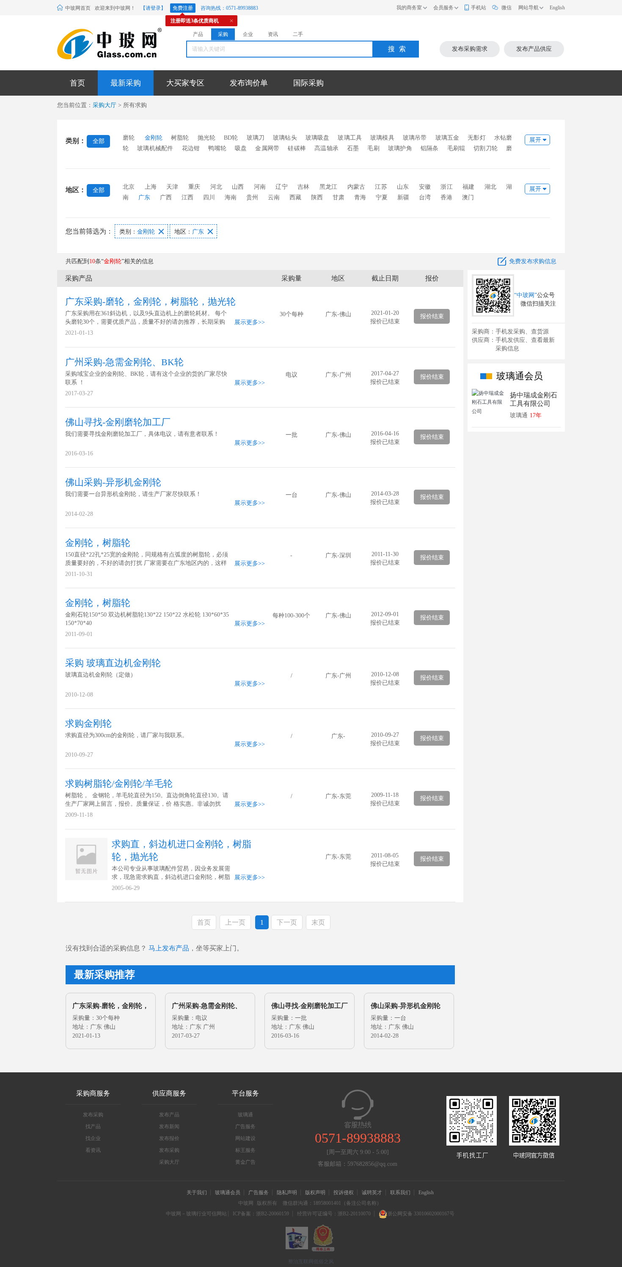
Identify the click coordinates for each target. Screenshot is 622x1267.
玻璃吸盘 (317, 138)
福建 (468, 187)
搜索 (399, 48)
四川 (209, 197)
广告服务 (245, 1126)
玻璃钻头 (285, 138)
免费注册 (183, 8)
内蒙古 (356, 187)
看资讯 (93, 1150)
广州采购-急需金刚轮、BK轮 (124, 362)
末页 (318, 922)
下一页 (287, 922)
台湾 (425, 197)
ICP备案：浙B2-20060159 (261, 1214)
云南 (274, 197)
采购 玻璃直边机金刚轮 (113, 663)
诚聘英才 (372, 1192)
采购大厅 (104, 105)
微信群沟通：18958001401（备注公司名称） (332, 1203)
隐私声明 (287, 1192)
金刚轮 (154, 138)
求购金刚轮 (88, 723)
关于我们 (197, 1192)
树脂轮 (180, 138)
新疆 (403, 197)
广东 (144, 197)
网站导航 (528, 8)
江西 (187, 197)
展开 (535, 140)
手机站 (478, 8)
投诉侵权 (343, 1192)
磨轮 (129, 138)
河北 (216, 187)
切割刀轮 (485, 148)
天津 (172, 187)
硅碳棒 (297, 148)
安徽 (425, 187)
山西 (238, 187)
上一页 (235, 922)
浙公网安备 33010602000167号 (420, 1214)
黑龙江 (328, 187)
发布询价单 (249, 83)
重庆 (194, 187)
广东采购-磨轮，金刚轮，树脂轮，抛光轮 (150, 301)
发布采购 (93, 1115)
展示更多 (246, 322)
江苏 (381, 187)
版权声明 (315, 1192)
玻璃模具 (382, 138)
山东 (403, 187)
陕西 (317, 197)
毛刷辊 (456, 148)
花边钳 (191, 148)
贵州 (252, 197)
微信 (506, 8)
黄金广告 (245, 1162)
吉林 (303, 187)
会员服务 (443, 8)
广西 (166, 197)
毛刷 (373, 148)
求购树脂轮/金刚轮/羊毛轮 (119, 783)
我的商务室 (409, 8)
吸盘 (241, 148)
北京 (129, 187)
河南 (260, 187)
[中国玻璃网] (99, 44)
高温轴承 (326, 148)
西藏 (295, 197)
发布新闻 (169, 1126)
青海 (360, 197)
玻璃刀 (256, 138)
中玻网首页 (78, 8)
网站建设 (245, 1138)
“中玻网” (525, 295)
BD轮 (231, 138)
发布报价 (169, 1138)
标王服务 (245, 1150)
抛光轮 (207, 138)
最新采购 (125, 83)
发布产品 (169, 1115)
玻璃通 (245, 1115)
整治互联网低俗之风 (311, 1261)
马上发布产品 (169, 948)
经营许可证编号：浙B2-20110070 (334, 1214)
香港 (446, 197)
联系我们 (400, 1192)
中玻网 (245, 1203)
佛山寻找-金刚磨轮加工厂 (118, 422)
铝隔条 (430, 148)
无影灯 (477, 138)
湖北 (490, 187)
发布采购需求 (469, 49)
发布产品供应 (534, 49)
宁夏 (382, 197)
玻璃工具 (350, 138)
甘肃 (338, 197)
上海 (151, 187)
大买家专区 (185, 83)
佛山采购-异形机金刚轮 (113, 482)
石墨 (353, 148)
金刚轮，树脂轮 (97, 542)
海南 (231, 197)
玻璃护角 (400, 148)
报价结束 (432, 316)
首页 (77, 83)
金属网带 (267, 148)
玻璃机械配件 (155, 148)
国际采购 (308, 83)
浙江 (446, 187)
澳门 (468, 197)
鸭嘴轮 (217, 148)
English (557, 8)
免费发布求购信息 (532, 261)
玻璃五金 (447, 138)
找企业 (93, 1138)
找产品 (93, 1126)
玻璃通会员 (227, 1192)
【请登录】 (153, 8)
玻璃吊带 (415, 138)
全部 (99, 141)
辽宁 (281, 187)
